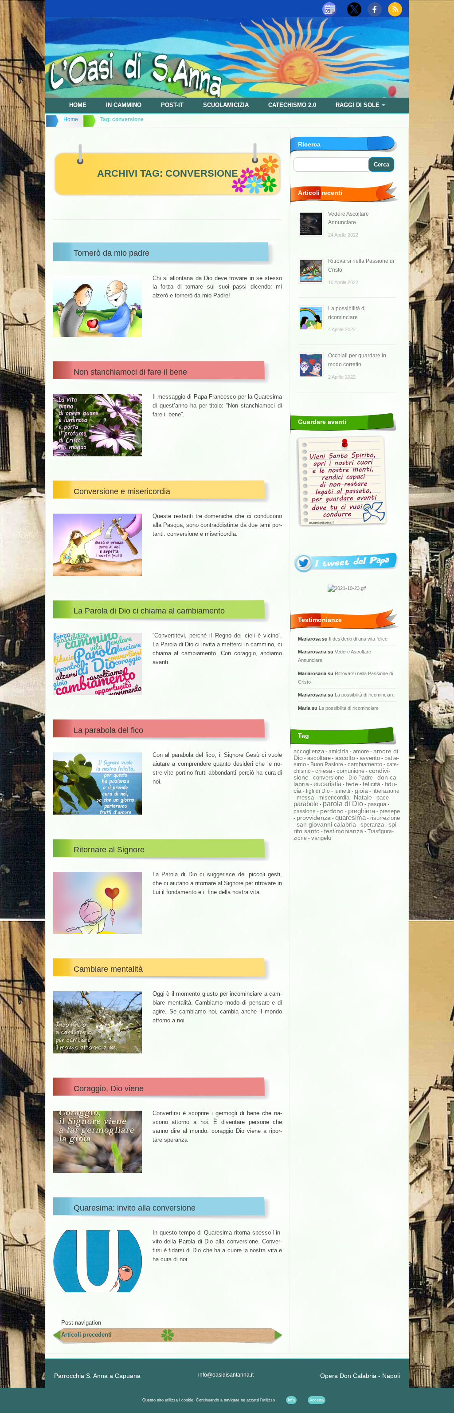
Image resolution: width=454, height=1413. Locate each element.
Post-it (172, 105)
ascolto (345, 757)
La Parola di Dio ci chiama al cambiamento (149, 610)
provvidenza (314, 817)
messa (305, 797)
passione (305, 811)
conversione (328, 777)
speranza (372, 825)
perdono (332, 811)
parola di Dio (343, 803)
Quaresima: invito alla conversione (135, 1207)
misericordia (333, 797)
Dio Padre (360, 778)
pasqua (377, 804)
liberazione (385, 791)
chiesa (323, 771)
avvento (370, 758)
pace (382, 797)
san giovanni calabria (326, 824)
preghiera (361, 811)
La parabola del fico (108, 730)
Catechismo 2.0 (292, 105)
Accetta (316, 1400)
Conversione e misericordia (122, 491)
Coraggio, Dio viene (109, 1088)
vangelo (321, 838)
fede (352, 784)
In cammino (123, 105)
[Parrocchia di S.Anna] (226, 95)
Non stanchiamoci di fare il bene (130, 372)
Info (291, 1400)
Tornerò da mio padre (111, 253)
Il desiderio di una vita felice (358, 638)
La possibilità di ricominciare (365, 694)
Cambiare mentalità (108, 969)
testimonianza (343, 831)
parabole (306, 803)
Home (77, 105)
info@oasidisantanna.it (226, 1375)
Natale (363, 797)
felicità (371, 784)
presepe (390, 811)
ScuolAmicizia (226, 105)
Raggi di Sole (358, 105)
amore (361, 751)
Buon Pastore (326, 764)
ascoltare (319, 758)
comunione (350, 771)
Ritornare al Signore (109, 849)
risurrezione (385, 818)
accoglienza (309, 751)
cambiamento (365, 764)
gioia (361, 790)
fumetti (342, 791)
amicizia (338, 751)
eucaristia (327, 784)
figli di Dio (318, 791)
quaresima (350, 817)
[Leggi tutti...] (347, 576)
